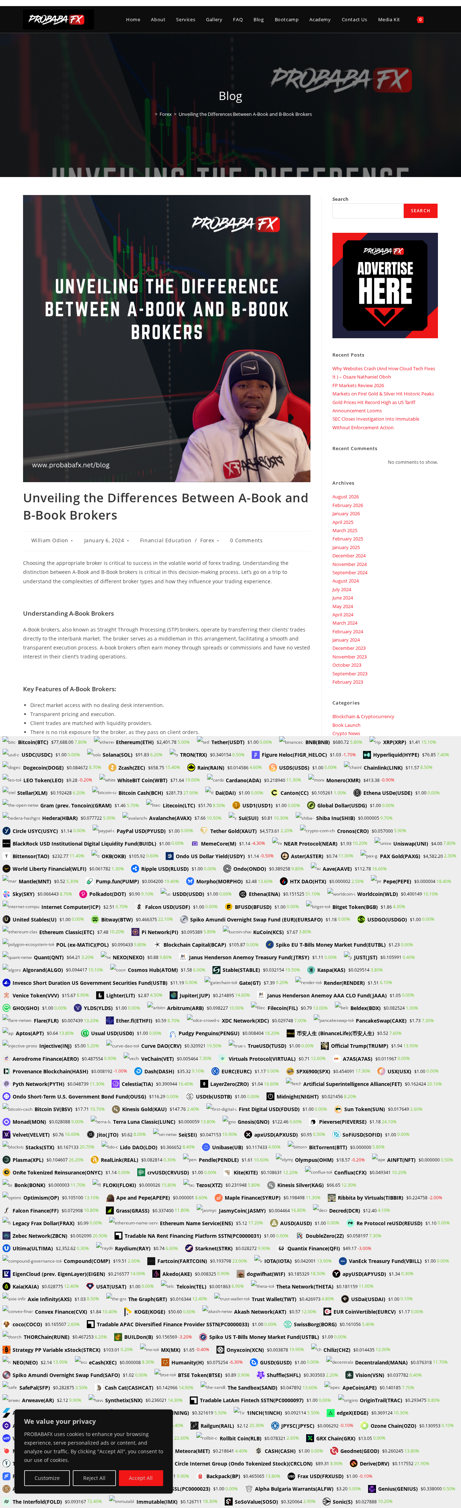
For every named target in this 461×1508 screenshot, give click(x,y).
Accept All (141, 1478)
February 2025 (347, 538)
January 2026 (346, 513)
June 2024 (342, 597)
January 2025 (346, 547)
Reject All (94, 1478)
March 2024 (344, 623)
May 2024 (342, 606)
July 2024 (341, 589)
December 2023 (349, 648)
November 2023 (349, 656)
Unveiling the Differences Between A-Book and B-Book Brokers (245, 114)
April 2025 (342, 522)
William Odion (49, 540)
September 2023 (349, 673)
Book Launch (346, 725)
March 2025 (344, 530)
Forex (207, 540)
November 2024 (349, 564)
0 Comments (246, 540)
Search (340, 199)
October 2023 (346, 665)
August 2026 (345, 496)
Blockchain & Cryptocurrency (363, 716)
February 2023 (347, 682)
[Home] (151, 114)
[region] (93, 1451)
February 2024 (347, 631)
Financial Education (165, 540)
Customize (47, 1478)
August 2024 (345, 581)
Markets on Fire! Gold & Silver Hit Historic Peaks (383, 393)
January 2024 (346, 640)
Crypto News (346, 733)
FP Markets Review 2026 (358, 385)
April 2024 (342, 614)
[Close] (165, 1415)
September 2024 (349, 572)
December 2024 (349, 555)
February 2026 (347, 505)
